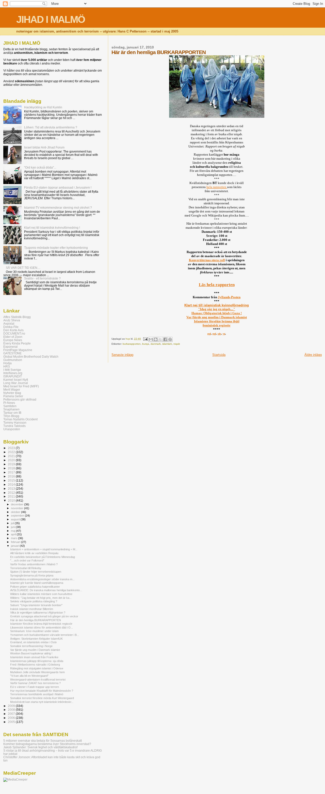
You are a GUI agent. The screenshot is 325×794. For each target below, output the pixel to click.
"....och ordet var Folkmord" (27, 560)
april (14, 534)
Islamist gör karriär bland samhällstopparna (36, 582)
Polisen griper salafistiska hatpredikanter (35, 586)
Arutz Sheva (11, 320)
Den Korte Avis (13, 330)
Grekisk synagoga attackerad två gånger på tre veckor (44, 616)
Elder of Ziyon (12, 336)
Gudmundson (12, 359)
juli (13, 523)
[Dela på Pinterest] (170, 339)
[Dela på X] (160, 339)
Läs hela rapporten (217, 284)
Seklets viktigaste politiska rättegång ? (33, 601)
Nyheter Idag (12, 392)
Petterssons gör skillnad (19, 399)
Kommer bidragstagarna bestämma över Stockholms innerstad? (47, 744)
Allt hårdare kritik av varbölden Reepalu (34, 553)
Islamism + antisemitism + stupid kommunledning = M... (43, 549)
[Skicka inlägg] (145, 338)
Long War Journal (15, 383)
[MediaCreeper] (15, 779)
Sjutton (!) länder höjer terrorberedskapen (35, 571)
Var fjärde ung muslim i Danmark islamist (216, 317)
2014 (12, 484)
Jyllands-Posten (229, 297)
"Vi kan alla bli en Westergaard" (29, 675)
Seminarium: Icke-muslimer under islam (34, 631)
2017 (12, 472)
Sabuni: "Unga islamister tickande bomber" (36, 605)
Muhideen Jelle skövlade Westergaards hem (37, 672)
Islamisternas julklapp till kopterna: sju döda (36, 661)
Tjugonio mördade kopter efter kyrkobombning (56, 247)
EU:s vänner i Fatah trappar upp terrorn (34, 686)
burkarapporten (132, 343)
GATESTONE (12, 353)
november (17, 508)
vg (224, 333)
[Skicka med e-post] (150, 339)
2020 (12, 460)
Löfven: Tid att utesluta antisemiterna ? (50, 127)
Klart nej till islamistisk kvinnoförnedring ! (52, 227)
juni (13, 526)
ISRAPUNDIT (12, 376)
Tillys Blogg (11, 416)
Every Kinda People (17, 343)
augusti (16, 519)
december (17, 504)
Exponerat (10, 346)
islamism (167, 343)
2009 (12, 705)
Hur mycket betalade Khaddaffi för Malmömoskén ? (41, 690)
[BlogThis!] (155, 339)
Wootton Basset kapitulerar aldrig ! (31, 653)
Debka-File (11, 326)
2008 (12, 709)
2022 (12, 452)
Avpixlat (8, 323)
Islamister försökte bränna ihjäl (216, 321)
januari (15, 545)
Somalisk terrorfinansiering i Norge (31, 646)
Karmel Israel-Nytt (15, 379)
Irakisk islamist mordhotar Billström (31, 608)
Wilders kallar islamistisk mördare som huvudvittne (41, 594)
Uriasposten (11, 429)
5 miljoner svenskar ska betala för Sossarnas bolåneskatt (42, 740)
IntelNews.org (12, 373)
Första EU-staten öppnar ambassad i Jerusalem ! (57, 187)
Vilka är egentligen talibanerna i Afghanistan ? (37, 612)
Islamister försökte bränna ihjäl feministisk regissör (41, 623)
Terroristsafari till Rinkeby (25, 568)
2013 (12, 488)
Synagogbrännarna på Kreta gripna (31, 575)
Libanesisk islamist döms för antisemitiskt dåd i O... (41, 627)
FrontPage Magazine (17, 350)
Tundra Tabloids (14, 425)
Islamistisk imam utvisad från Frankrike (34, 657)
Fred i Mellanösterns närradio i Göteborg (35, 664)
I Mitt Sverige (12, 369)
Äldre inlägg (313, 355)
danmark (156, 343)
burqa (145, 343)
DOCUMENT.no (14, 333)
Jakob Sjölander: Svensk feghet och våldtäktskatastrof (40, 747)
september (18, 515)
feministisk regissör (217, 325)
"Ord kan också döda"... (40, 167)
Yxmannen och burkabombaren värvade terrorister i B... (44, 634)
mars (14, 538)
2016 (12, 476)
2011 (12, 496)
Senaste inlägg (122, 355)
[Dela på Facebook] (165, 339)
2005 (12, 721)
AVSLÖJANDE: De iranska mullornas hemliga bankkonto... (46, 590)
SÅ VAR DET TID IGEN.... (23, 267)
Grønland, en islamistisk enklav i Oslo (33, 642)
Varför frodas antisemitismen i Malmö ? (34, 564)
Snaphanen (11, 409)
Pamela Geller (13, 396)
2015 (12, 480)
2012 (12, 492)
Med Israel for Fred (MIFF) (21, 386)
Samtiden (10, 406)
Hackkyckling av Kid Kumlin (43, 107)
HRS (6, 366)
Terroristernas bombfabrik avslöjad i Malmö (36, 694)
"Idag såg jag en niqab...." (216, 309)
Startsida (218, 355)
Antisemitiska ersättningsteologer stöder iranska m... (42, 579)
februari (16, 541)
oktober (16, 512)
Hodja (7, 363)
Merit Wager (11, 389)
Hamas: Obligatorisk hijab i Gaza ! (216, 313)
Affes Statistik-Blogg (17, 317)
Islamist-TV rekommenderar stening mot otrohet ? (58, 207)
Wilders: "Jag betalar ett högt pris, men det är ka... (41, 597)
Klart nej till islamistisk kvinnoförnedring (216, 305)
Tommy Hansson (14, 422)
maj (13, 530)
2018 (12, 468)
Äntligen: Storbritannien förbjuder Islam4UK (36, 638)
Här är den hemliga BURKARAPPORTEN (35, 620)
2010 (12, 500)
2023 (12, 448)
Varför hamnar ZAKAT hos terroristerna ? (35, 683)
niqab (176, 343)
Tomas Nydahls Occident (20, 419)
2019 (12, 464)
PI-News (9, 402)
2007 (12, 713)
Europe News (12, 340)
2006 (12, 717)
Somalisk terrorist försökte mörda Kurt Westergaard (42, 698)
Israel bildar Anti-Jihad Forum (44, 147)
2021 (12, 456)
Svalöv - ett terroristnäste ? (42, 278)
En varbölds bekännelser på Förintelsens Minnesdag (42, 556)
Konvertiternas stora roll (207, 260)
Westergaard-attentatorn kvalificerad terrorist (38, 679)
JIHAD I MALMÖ (50, 19)
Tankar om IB (12, 412)
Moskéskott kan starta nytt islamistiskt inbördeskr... (41, 701)
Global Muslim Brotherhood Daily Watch (30, 356)
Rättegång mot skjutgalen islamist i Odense (36, 668)
